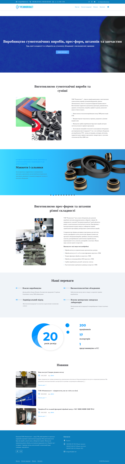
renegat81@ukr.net (71, 451)
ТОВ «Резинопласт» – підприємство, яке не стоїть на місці (58, 391)
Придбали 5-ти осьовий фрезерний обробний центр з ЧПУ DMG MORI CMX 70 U (66, 409)
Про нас (18, 461)
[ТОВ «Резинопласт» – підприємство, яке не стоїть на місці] (26, 398)
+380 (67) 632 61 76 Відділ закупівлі (76, 446)
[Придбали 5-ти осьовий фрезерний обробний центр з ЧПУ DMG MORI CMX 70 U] (26, 416)
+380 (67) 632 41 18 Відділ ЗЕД (74, 448)
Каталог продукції (25, 461)
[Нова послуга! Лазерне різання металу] (26, 379)
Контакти (40, 461)
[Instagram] (21, 451)
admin (52, 375)
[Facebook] (17, 451)
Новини (34, 461)
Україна (68, 440)
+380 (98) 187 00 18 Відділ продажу (75, 444)
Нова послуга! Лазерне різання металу (51, 372)
